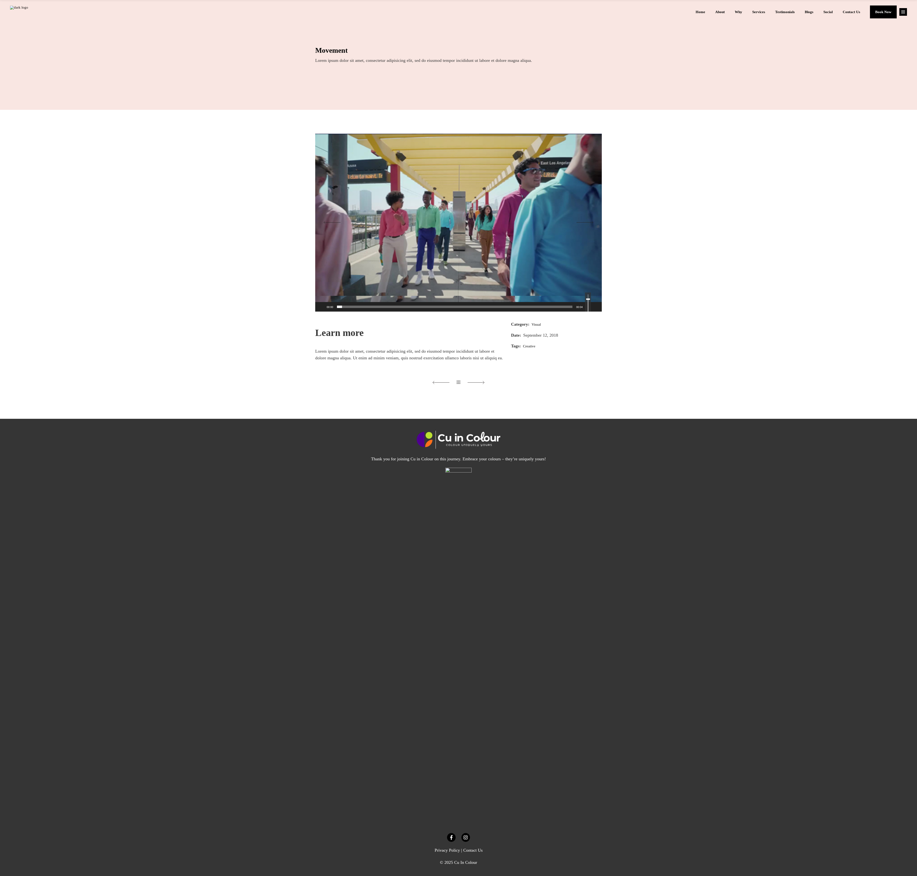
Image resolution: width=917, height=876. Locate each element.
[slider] (454, 307)
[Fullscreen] (595, 306)
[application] (458, 223)
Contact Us (473, 850)
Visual (536, 324)
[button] (458, 222)
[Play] (321, 306)
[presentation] (331, 223)
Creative (529, 346)
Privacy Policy (447, 850)
